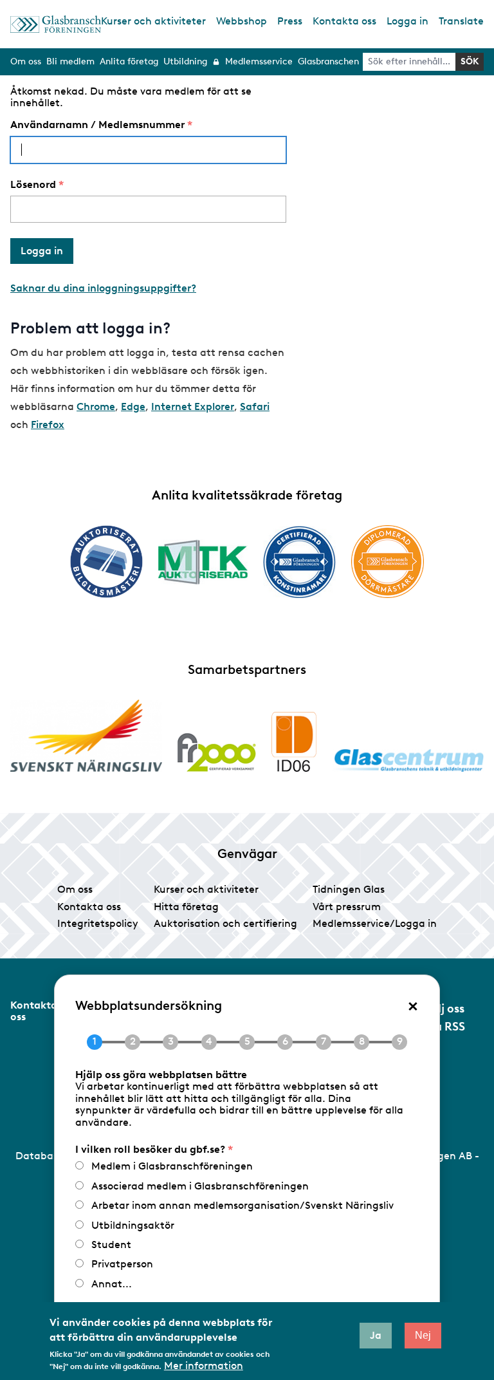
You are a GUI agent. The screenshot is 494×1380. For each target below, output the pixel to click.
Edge (133, 406)
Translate (461, 21)
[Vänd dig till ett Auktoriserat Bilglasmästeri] (106, 561)
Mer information (203, 1366)
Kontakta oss (344, 21)
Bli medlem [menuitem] (70, 61)
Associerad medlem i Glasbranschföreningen (200, 1186)
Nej (423, 1335)
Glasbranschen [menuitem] (328, 61)
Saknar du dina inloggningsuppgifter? (103, 288)
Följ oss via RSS (445, 1018)
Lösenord (33, 185)
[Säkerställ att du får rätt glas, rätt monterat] (203, 561)
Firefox (47, 424)
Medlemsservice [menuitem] (259, 61)
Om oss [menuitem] (25, 61)
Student (111, 1244)
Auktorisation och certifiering (225, 923)
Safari (255, 406)
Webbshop (241, 21)
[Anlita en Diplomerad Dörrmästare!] (387, 561)
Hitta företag (186, 906)
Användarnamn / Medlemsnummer (97, 125)
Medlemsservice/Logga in (375, 923)
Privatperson (122, 1264)
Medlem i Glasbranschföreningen (172, 1166)
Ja (375, 1335)
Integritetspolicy (97, 923)
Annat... (111, 1284)
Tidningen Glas (349, 889)
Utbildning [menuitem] (185, 61)
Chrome (96, 406)
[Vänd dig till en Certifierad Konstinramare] (299, 562)
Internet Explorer (192, 406)
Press (289, 21)
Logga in (407, 21)
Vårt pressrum (347, 906)
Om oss (75, 889)
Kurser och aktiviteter (153, 21)
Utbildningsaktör (132, 1225)
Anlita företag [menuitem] (129, 61)
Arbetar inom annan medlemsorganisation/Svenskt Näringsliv (242, 1205)
